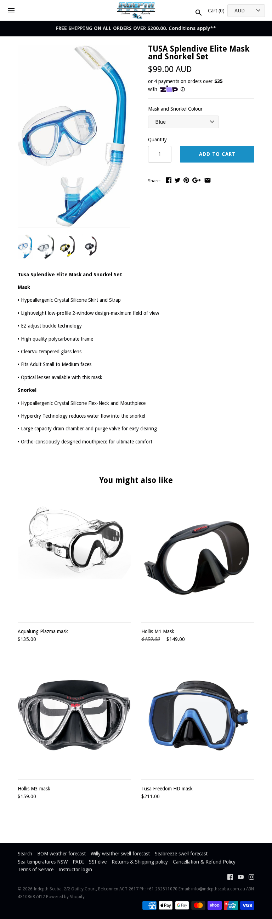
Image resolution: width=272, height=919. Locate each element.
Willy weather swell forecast (120, 853)
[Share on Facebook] (168, 180)
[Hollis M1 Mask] (197, 558)
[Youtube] (241, 877)
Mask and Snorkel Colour (175, 109)
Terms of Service (35, 869)
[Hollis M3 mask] (74, 715)
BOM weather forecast (61, 853)
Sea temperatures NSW (43, 862)
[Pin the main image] (186, 180)
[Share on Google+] (196, 180)
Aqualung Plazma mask (43, 631)
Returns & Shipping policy (140, 862)
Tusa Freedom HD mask (167, 788)
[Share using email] (207, 180)
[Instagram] (251, 877)
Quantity (157, 139)
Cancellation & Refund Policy (204, 862)
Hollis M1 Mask (157, 631)
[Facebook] (230, 877)
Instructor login (75, 869)
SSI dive (98, 862)
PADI (78, 862)
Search (25, 853)
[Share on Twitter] (177, 180)
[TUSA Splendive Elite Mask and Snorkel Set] (74, 49)
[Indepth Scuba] (136, 10)
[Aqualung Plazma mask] (74, 558)
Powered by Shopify (65, 896)
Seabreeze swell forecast (181, 853)
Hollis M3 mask (34, 788)
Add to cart (217, 154)
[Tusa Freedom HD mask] (197, 715)
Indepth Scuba (48, 888)
